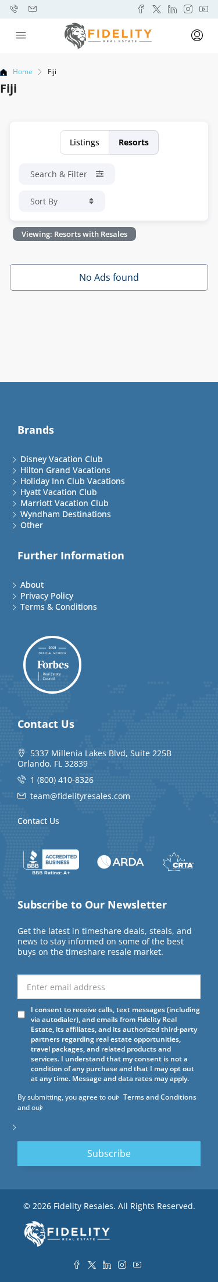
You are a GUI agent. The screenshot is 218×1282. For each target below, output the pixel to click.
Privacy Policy (46, 595)
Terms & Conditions (58, 606)
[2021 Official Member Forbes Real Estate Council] (52, 665)
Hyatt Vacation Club (58, 491)
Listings (84, 142)
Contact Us (38, 820)
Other (31, 524)
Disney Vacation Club (61, 458)
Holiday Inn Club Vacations (72, 480)
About (32, 584)
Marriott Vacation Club (64, 502)
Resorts (134, 142)
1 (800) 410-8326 (62, 779)
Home (23, 71)
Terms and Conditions (159, 1097)
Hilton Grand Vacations (65, 469)
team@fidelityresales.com (80, 795)
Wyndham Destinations (65, 513)
